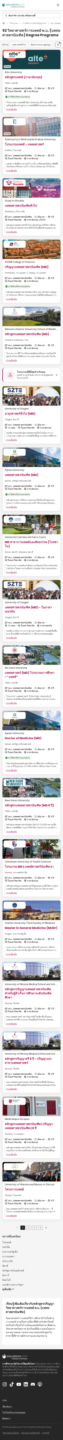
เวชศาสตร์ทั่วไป (18, 44)
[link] (46, 1227)
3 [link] (34, 1227)
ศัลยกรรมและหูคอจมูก (41, 44)
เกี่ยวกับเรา (7, 1406)
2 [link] (28, 1227)
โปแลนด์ (6, 1242)
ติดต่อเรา (6, 1418)
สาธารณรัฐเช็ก (10, 1251)
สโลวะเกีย (7, 1261)
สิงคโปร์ (6, 1280)
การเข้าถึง (45, 1433)
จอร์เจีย (6, 1247)
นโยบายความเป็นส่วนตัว (30, 1433)
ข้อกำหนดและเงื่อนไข (11, 1433)
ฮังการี (5, 1275)
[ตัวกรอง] (58, 44)
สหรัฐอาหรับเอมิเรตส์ (13, 1270)
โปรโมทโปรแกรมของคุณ (13, 1412)
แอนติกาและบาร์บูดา (13, 1284)
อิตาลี (5, 1265)
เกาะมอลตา (8, 1256)
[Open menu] (58, 5)
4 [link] (40, 1227)
